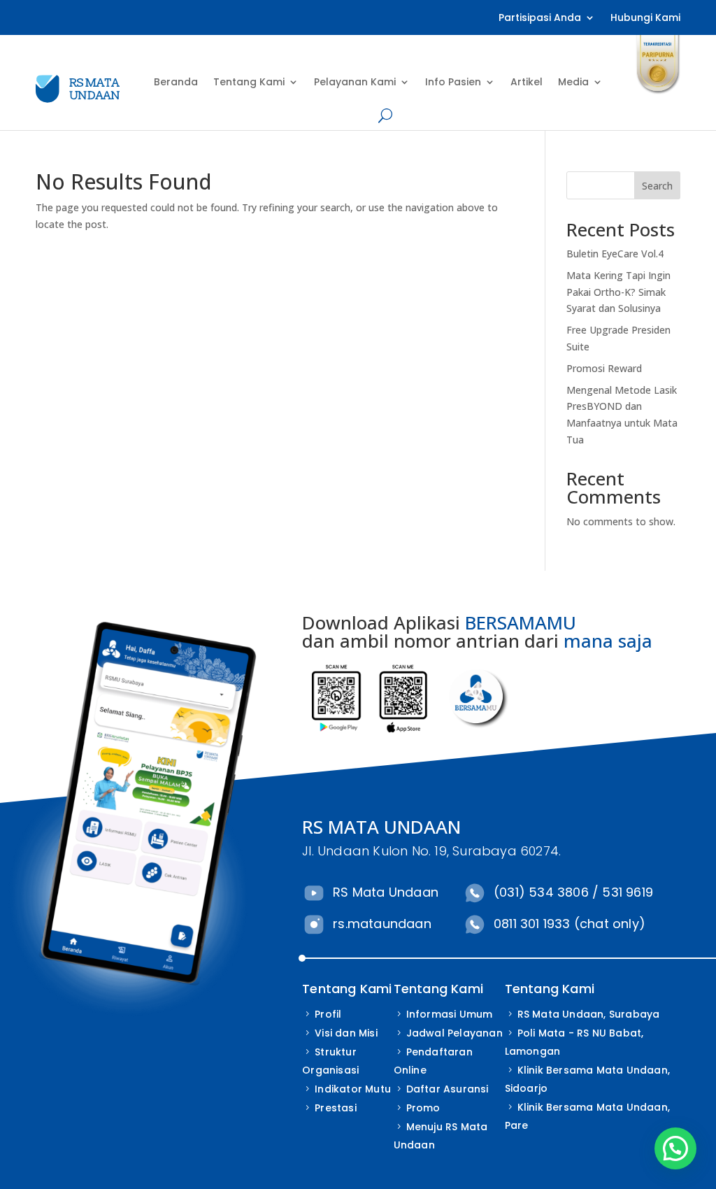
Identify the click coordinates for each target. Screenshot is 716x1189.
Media (573, 82)
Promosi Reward (604, 368)
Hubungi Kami (645, 18)
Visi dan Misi (346, 1033)
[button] (675, 1148)
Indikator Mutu (353, 1089)
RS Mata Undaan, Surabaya (588, 1014)
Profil (328, 1014)
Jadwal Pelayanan (454, 1033)
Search (657, 185)
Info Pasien (453, 82)
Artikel (526, 82)
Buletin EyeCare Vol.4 (615, 253)
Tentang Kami (249, 82)
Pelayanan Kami (355, 82)
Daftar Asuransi (447, 1089)
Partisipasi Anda (540, 18)
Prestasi (336, 1108)
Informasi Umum (449, 1014)
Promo (423, 1108)
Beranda (176, 82)
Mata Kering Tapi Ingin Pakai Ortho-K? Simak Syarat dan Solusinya (618, 292)
